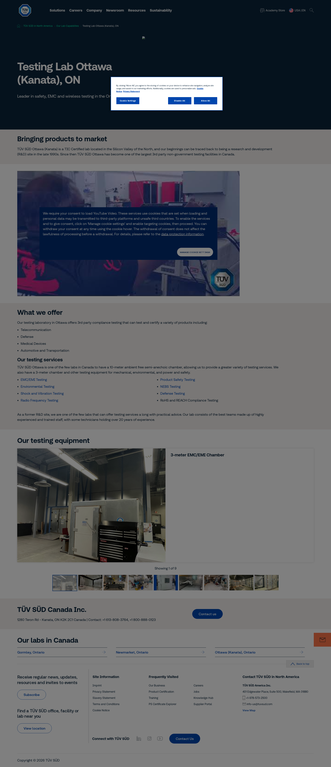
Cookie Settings (128, 101)
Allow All (205, 101)
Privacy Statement (131, 91)
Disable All (179, 101)
